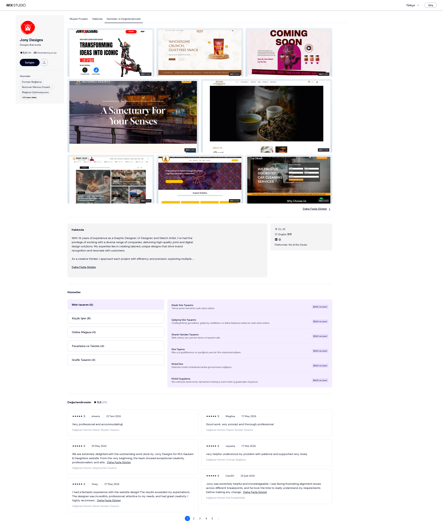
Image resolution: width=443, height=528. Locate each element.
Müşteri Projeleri (79, 18)
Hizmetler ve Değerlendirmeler (124, 18)
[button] (110, 52)
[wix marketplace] (16, 5)
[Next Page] (218, 518)
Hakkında (97, 18)
